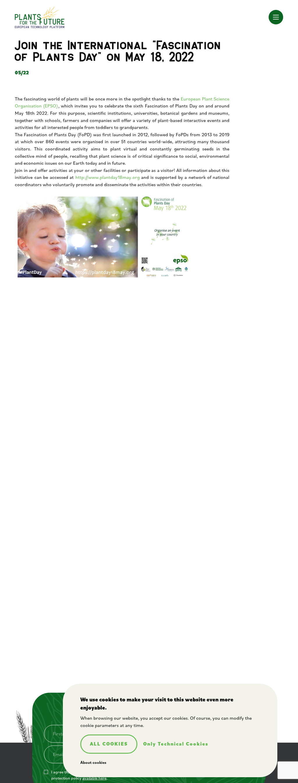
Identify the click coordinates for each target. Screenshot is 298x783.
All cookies (109, 744)
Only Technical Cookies (175, 744)
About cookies (93, 762)
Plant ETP (39, 17)
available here (94, 778)
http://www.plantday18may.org (107, 177)
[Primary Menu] (276, 17)
